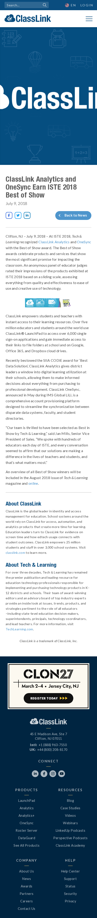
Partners (27, 894)
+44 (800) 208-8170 (52, 750)
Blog (70, 800)
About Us (26, 871)
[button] (85, 906)
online (33, 483)
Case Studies (70, 808)
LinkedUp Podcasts (70, 830)
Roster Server (27, 830)
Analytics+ (26, 815)
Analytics (27, 808)
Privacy (70, 901)
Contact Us (26, 909)
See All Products (26, 845)
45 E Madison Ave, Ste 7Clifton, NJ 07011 (48, 736)
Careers (26, 901)
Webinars (70, 823)
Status (70, 886)
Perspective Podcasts (70, 838)
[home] (28, 18)
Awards (26, 886)
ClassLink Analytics (54, 242)
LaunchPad (26, 800)
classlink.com (15, 552)
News (26, 879)
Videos (70, 815)
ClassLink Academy (70, 845)
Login (87, 5)
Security (70, 894)
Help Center (70, 871)
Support (70, 879)
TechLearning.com (19, 629)
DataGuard (26, 838)
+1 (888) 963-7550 (53, 745)
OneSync (84, 242)
